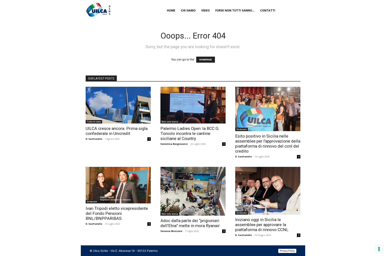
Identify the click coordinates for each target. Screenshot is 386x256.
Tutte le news (94, 121)
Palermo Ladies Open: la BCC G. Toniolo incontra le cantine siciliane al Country (189, 133)
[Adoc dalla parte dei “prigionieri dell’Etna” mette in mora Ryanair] (193, 191)
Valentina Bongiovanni (174, 143)
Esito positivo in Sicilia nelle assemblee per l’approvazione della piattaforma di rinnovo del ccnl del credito (267, 144)
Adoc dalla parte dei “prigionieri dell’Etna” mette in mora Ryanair (190, 223)
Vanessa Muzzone (171, 231)
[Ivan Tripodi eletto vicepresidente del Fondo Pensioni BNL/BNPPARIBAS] (118, 185)
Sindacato (241, 129)
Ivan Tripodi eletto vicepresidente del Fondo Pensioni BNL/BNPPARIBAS (117, 213)
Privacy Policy (287, 250)
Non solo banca (170, 121)
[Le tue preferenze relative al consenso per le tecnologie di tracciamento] (379, 249)
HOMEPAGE (205, 59)
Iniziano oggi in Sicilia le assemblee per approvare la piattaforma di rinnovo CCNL (261, 224)
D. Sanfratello (94, 138)
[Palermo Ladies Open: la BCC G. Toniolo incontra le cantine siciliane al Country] (193, 105)
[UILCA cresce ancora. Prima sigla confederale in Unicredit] (118, 105)
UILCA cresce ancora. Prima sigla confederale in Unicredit (117, 131)
